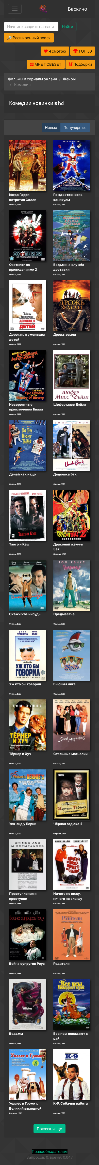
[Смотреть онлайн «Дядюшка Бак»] (71, 445)
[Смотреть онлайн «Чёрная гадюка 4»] (71, 794)
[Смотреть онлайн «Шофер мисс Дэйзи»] (71, 375)
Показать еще (49, 1128)
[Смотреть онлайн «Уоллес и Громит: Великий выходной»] (27, 1074)
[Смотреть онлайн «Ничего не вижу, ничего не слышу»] (71, 864)
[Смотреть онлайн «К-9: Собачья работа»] (71, 1074)
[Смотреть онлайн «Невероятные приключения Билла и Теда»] (27, 375)
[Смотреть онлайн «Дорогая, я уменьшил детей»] (27, 305)
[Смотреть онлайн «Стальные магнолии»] (71, 725)
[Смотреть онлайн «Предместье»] (71, 585)
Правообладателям (50, 1151)
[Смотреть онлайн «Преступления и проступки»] (27, 864)
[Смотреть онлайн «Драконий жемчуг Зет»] (71, 515)
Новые (51, 127)
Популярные (75, 127)
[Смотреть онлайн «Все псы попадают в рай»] (71, 1004)
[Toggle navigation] (15, 9)
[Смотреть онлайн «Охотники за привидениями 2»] (27, 235)
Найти (67, 26)
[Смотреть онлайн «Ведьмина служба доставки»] (71, 235)
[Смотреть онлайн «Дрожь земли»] (71, 305)
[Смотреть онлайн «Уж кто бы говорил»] (27, 655)
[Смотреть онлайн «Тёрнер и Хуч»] (27, 725)
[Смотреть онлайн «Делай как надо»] (27, 445)
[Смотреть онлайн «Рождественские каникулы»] (71, 165)
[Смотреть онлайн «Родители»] (71, 934)
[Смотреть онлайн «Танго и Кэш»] (27, 515)
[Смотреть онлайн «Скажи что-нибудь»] (27, 585)
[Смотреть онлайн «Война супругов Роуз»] (27, 934)
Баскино (77, 9)
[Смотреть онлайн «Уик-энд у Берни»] (27, 794)
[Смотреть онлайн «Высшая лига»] (71, 655)
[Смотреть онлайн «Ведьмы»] (27, 1004)
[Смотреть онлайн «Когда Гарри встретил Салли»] (27, 165)
